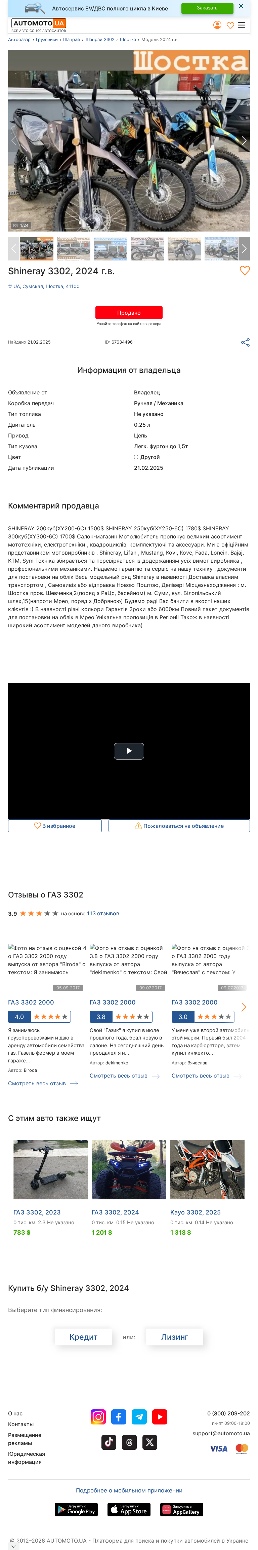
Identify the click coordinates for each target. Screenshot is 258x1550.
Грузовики (47, 39)
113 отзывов (103, 913)
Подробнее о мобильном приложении (129, 1490)
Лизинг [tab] (174, 1337)
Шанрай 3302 (100, 39)
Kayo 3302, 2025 (195, 1212)
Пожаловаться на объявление (183, 825)
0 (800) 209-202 (228, 1413)
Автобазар (19, 39)
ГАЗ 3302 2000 (113, 1002)
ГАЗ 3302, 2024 (115, 1212)
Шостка (128, 39)
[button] (243, 25)
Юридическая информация (26, 1457)
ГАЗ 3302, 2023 (37, 1212)
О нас (15, 1413)
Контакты (21, 1424)
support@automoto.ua (221, 1433)
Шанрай (71, 39)
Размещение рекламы (24, 1439)
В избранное (58, 825)
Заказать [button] (207, 7)
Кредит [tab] (83, 1337)
